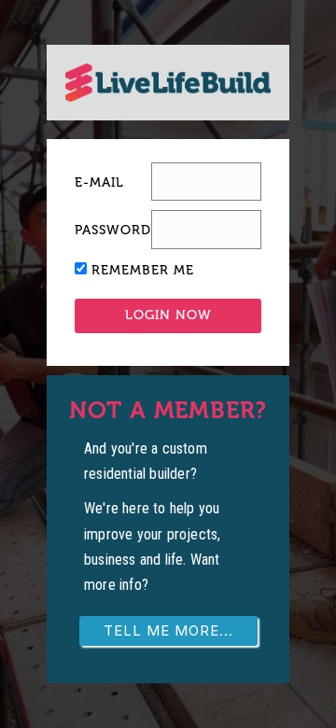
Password (113, 230)
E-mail (99, 182)
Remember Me (142, 270)
